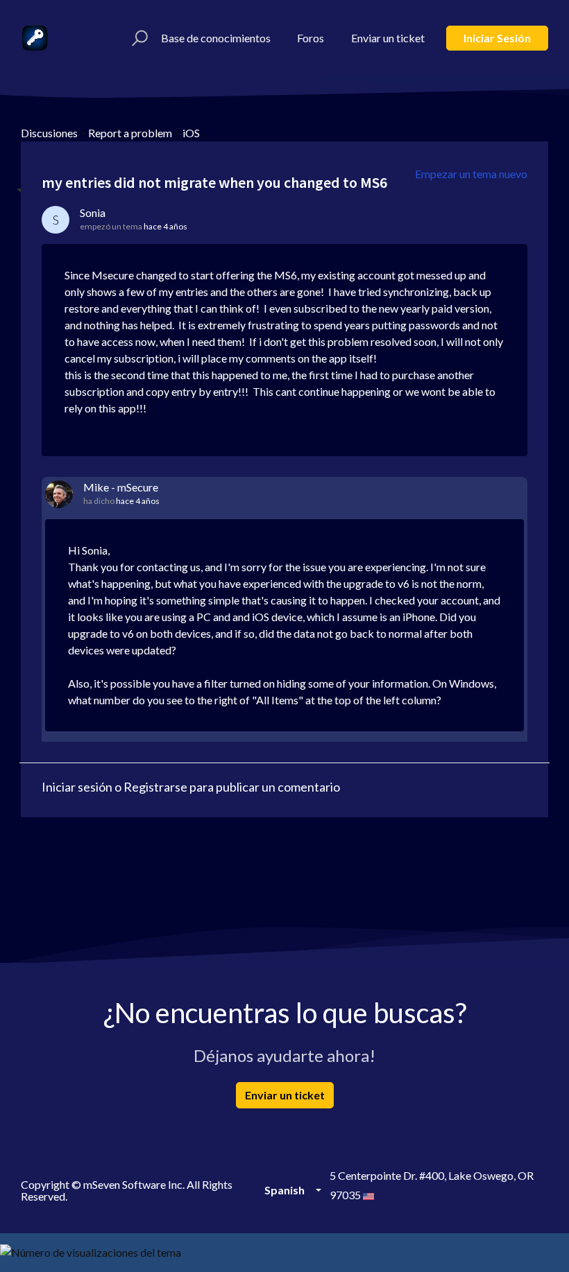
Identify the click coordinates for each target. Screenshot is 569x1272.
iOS (191, 132)
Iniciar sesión (497, 37)
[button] (138, 38)
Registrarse (155, 786)
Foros (310, 37)
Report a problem (130, 132)
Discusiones (49, 132)
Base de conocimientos (216, 37)
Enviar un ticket (388, 37)
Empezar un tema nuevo (471, 173)
